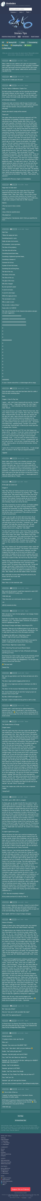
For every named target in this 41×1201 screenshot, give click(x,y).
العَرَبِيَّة (14, 1125)
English (10, 1125)
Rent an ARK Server (5, 1168)
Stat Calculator (26, 36)
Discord (3, 1149)
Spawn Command (35, 36)
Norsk (9, 1128)
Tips (19, 36)
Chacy (29, 1197)
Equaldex (24, 1197)
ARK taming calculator (13, 1194)
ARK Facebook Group (6, 1154)
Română (32, 1128)
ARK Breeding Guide (5, 1163)
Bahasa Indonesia (26, 1127)
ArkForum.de (6, 1173)
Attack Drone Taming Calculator (9, 36)
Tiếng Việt (12, 1130)
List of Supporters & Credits (20, 1192)
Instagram (3, 1155)
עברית (15, 1127)
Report (25, 60)
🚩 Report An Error (5, 1179)
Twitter (2, 1150)
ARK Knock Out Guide (6, 1162)
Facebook (3, 1152)
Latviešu (6, 1128)
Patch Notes (5, 1141)
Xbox (35, 1194)
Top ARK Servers (5, 1169)
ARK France (5, 1171)
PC (33, 1194)
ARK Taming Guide (5, 1160)
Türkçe (7, 1130)
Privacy (31, 1195)
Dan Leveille (15, 1195)
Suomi (7, 1127)
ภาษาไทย (3, 1130)
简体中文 (17, 1130)
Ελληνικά (31, 1125)
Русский (36, 1128)
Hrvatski (19, 1127)
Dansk (21, 1125)
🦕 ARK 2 (3, 1184)
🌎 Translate (4, 1182)
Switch (9, 1195)
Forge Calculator (5, 1139)
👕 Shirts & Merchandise (6, 1181)
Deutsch (26, 1125)
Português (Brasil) (25, 1128)
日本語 (36, 1127)
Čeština (18, 1125)
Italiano (32, 1127)
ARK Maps (3, 1137)
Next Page (20, 1116)
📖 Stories (13, 60)
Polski (18, 1128)
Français (11, 1127)
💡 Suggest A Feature (6, 1177)
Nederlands (14, 1128)
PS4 (38, 1194)
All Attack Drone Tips (20, 1120)
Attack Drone (21, 31)
